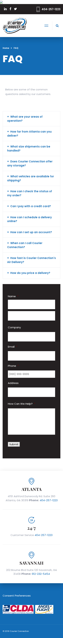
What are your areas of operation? (25, 119)
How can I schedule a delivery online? (29, 219)
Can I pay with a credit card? (30, 206)
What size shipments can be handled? (28, 148)
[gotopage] (1, 2)
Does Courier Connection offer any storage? (29, 163)
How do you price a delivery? (30, 273)
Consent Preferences (17, 595)
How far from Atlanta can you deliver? (29, 133)
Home (6, 48)
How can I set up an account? (31, 232)
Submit (14, 444)
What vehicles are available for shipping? (30, 178)
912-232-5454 (41, 574)
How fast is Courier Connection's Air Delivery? (31, 260)
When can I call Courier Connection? (24, 245)
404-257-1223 (51, 9)
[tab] (31, 118)
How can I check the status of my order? (29, 193)
